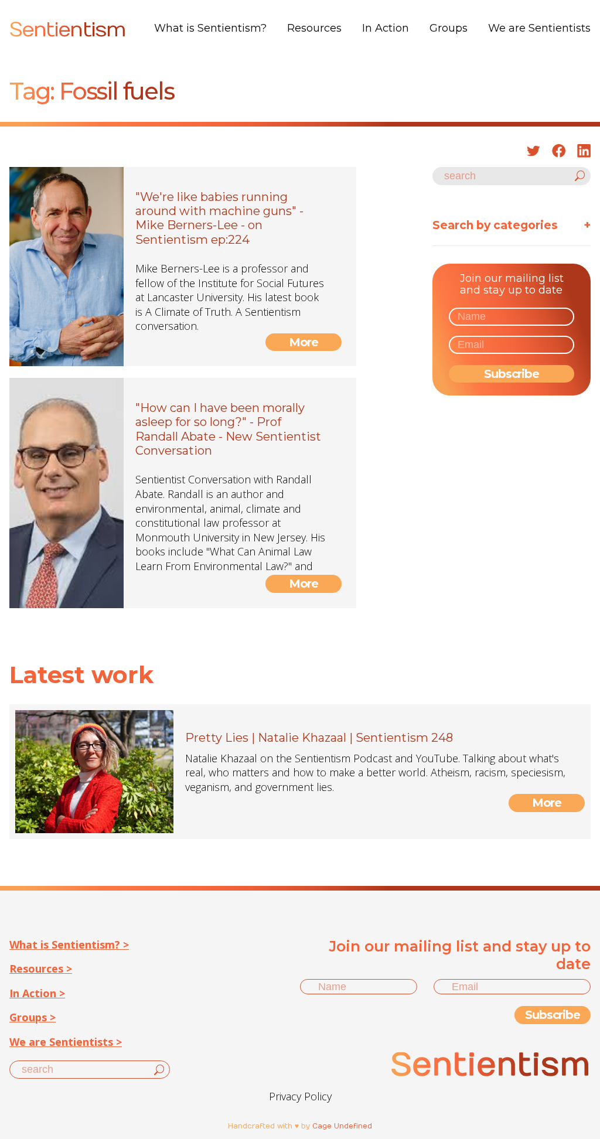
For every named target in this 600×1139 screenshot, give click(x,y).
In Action (385, 28)
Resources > (40, 968)
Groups (448, 28)
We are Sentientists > (65, 1042)
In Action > (37, 993)
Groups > (32, 1017)
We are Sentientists (539, 28)
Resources (314, 28)
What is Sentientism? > (69, 944)
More (304, 342)
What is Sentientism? (210, 28)
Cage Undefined (342, 1126)
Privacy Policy (300, 1096)
